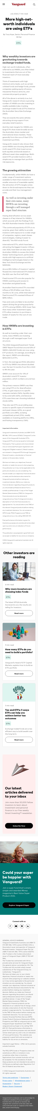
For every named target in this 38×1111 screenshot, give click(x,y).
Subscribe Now (19, 826)
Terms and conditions (10, 1077)
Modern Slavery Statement (12, 1086)
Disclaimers (25, 1077)
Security (17, 1083)
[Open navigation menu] (4, 4)
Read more (19, 613)
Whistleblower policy (22, 1080)
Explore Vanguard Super (19, 905)
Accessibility (7, 1083)
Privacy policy (7, 1080)
